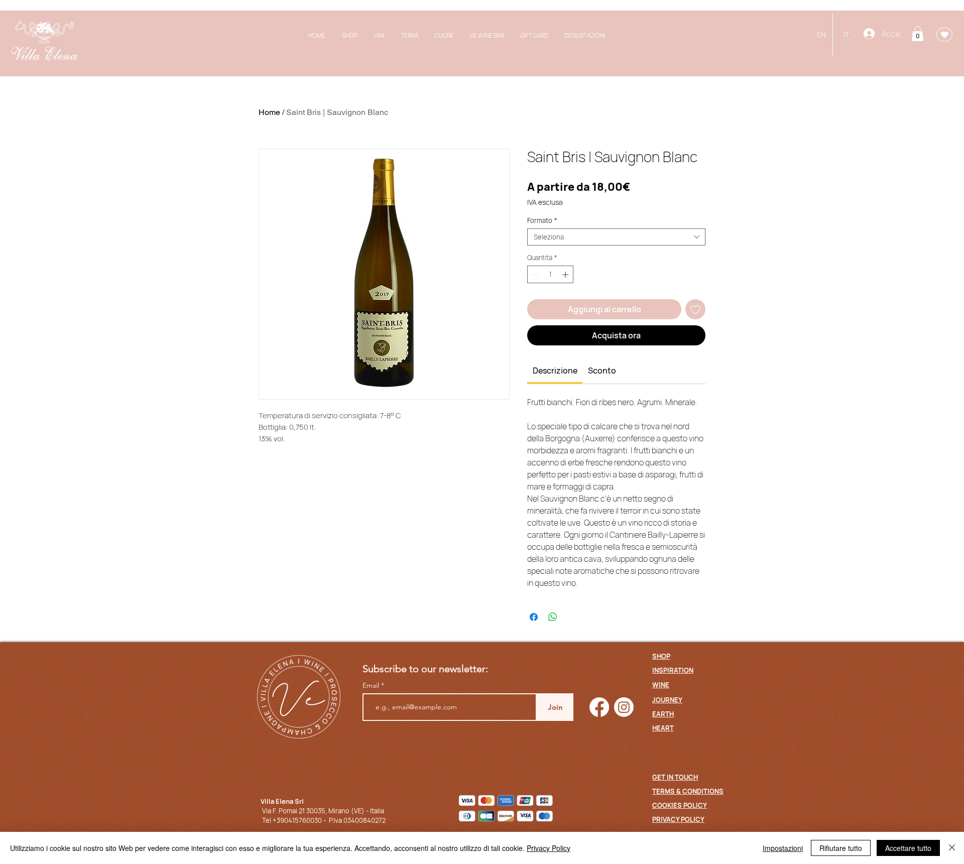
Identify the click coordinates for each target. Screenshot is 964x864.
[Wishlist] (944, 35)
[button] (917, 33)
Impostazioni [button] (783, 848)
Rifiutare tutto (840, 848)
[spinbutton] (550, 274)
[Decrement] (535, 274)
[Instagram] (624, 707)
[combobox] (616, 236)
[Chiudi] (952, 848)
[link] (555, 370)
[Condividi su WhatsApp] (553, 617)
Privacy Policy (548, 848)
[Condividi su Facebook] (534, 617)
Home (269, 112)
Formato (542, 220)
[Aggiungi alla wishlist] (695, 309)
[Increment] (566, 274)
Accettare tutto (908, 848)
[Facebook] (599, 707)
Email (372, 685)
